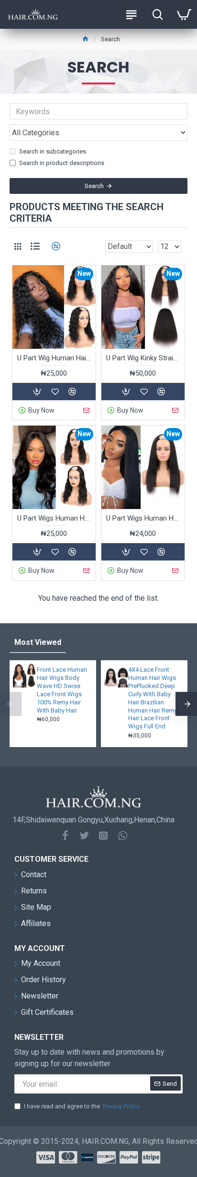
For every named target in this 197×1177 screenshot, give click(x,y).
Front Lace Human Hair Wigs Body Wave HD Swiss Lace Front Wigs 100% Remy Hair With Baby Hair (62, 689)
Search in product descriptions (61, 162)
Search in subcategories (52, 151)
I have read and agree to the (82, 1106)
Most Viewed (37, 642)
